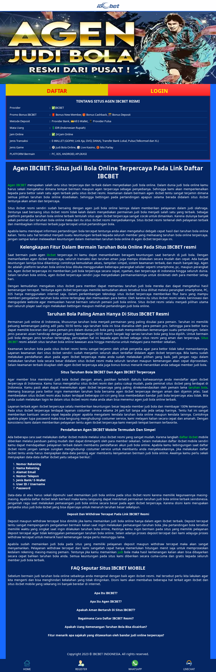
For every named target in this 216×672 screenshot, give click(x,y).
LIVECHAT (189, 669)
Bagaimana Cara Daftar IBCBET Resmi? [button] (106, 618)
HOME (27, 669)
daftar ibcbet (188, 437)
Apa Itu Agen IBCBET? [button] (106, 601)
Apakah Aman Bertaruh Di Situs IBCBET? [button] (106, 610)
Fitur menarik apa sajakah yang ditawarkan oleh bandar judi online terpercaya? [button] (106, 635)
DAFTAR (57, 90)
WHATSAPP (135, 669)
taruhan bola (198, 387)
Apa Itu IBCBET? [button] (105, 593)
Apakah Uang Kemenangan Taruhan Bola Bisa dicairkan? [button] (106, 627)
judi (120, 552)
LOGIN (159, 90)
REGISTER (81, 669)
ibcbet (51, 255)
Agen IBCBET (17, 185)
